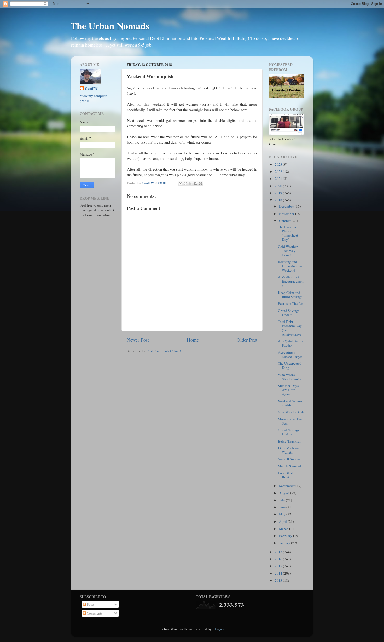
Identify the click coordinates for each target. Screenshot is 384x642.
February (286, 535)
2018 (279, 200)
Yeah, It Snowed (290, 459)
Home (193, 339)
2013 (279, 580)
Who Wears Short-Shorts (289, 376)
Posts (90, 604)
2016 (279, 559)
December (287, 206)
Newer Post (138, 339)
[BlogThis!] (185, 183)
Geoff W (91, 88)
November (287, 213)
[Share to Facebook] (195, 183)
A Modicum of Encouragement (291, 281)
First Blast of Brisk (287, 475)
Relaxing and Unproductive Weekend (290, 265)
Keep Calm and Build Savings (290, 294)
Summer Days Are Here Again (288, 389)
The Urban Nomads (110, 25)
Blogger (218, 629)
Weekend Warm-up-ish (290, 403)
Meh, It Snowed (289, 466)
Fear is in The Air (290, 303)
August (284, 493)
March (284, 528)
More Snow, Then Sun (291, 421)
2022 (279, 171)
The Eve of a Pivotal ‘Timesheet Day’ (288, 233)
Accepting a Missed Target (290, 354)
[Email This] (180, 183)
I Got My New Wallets (288, 450)
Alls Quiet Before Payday (290, 343)
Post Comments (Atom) (164, 350)
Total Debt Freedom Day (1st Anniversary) (290, 328)
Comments (94, 613)
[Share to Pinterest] (200, 183)
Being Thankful (289, 441)
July (282, 500)
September (287, 485)
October (285, 220)
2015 (279, 566)
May (282, 514)
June (282, 507)
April (283, 521)
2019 (279, 193)
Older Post (247, 339)
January (285, 543)
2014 (279, 573)
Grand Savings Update (288, 312)
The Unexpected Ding (289, 365)
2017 (279, 551)
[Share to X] (190, 183)
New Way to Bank (291, 412)
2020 (279, 186)
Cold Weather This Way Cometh (288, 250)
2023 (279, 164)
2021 (279, 178)
